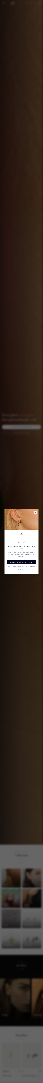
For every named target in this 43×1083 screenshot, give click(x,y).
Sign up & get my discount (21, 562)
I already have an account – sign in (21, 566)
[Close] (35, 512)
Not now (21, 569)
